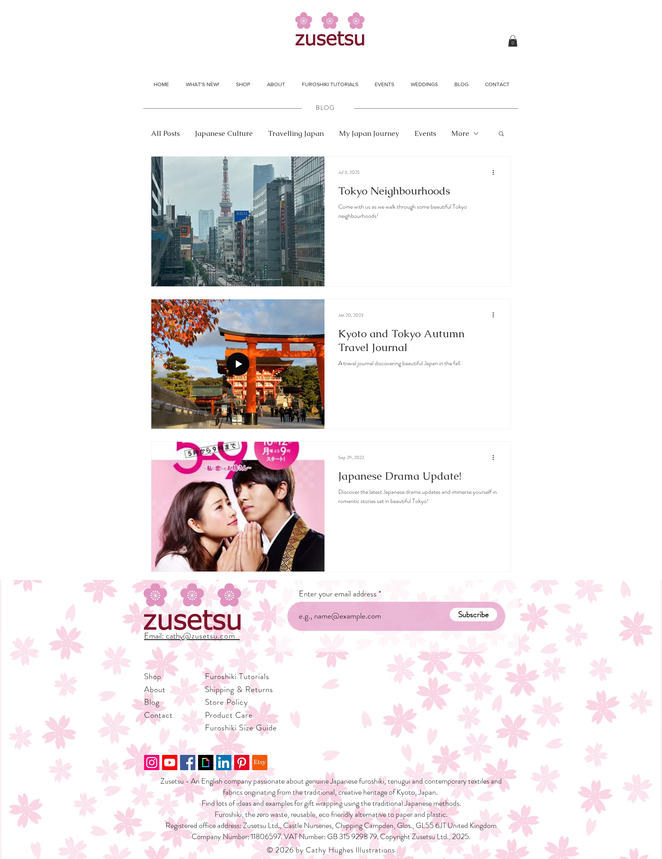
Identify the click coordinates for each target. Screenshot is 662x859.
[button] (513, 41)
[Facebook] (187, 762)
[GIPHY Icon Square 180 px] (205, 762)
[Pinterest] (241, 762)
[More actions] (495, 172)
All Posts (165, 133)
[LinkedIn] (223, 762)
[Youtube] (169, 762)
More (460, 133)
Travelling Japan (296, 133)
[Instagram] (151, 762)
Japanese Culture (224, 133)
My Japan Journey (369, 133)
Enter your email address (338, 594)
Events (425, 133)
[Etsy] (259, 762)
